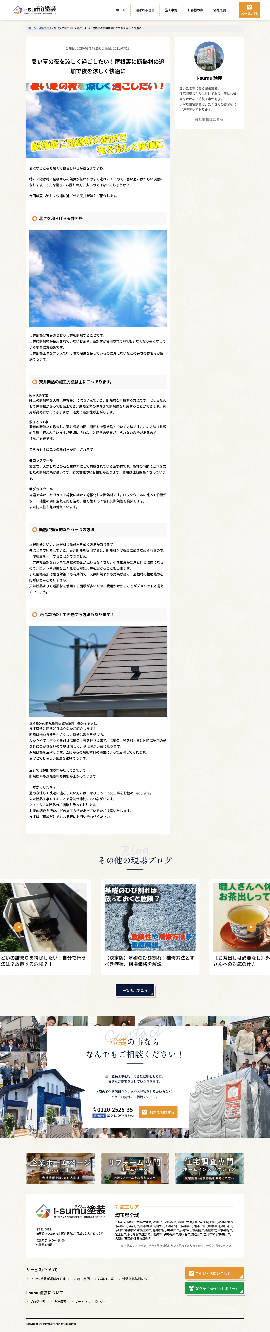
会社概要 (219, 10)
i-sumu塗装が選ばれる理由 (49, 1278)
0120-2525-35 (115, 1109)
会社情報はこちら (209, 119)
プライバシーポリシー (90, 1301)
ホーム (121, 10)
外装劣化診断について (138, 1278)
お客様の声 (195, 10)
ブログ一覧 (37, 1301)
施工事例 (171, 10)
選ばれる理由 (145, 10)
